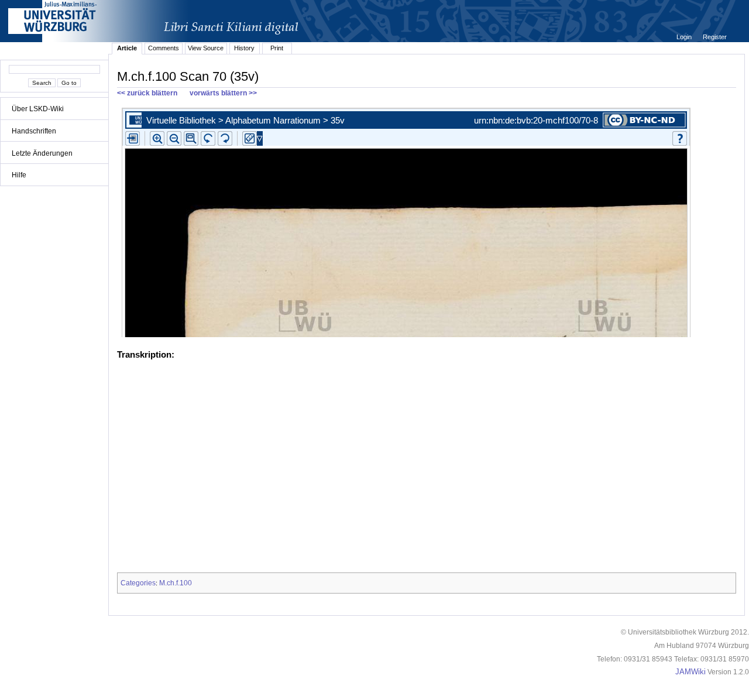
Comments (163, 48)
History (244, 48)
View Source (206, 48)
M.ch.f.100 (175, 583)
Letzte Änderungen (42, 153)
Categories (138, 583)
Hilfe (19, 175)
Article (127, 48)
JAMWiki (690, 672)
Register (715, 36)
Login (684, 36)
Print (276, 48)
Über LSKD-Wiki (38, 109)
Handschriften (34, 131)
